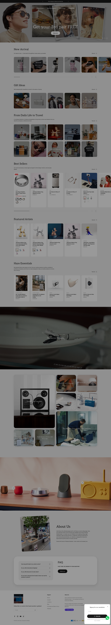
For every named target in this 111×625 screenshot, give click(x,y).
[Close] (107, 606)
